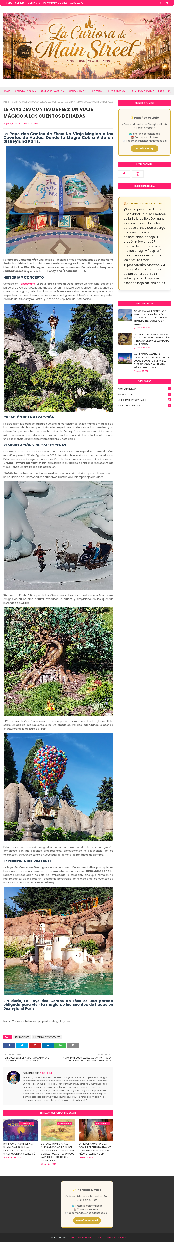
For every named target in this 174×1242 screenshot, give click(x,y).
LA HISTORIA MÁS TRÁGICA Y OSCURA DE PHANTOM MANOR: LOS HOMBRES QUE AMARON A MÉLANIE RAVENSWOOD (95, 1148)
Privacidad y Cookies (55, 2)
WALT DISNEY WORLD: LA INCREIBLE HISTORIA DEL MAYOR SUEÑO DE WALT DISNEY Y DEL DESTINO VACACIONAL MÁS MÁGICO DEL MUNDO (151, 361)
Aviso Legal (76, 2)
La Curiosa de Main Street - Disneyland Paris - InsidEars (97, 1237)
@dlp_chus (11, 123)
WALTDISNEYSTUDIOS (144, 405)
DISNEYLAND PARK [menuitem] (24, 91)
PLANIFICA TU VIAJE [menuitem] (143, 91)
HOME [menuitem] (6, 91)
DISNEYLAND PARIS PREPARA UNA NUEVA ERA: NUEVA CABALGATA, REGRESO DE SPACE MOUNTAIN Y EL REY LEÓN (20, 1148)
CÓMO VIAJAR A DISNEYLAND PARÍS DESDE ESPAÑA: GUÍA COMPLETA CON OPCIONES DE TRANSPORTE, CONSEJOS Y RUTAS (151, 317)
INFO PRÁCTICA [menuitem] (117, 91)
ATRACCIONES (22, 1037)
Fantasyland (27, 283)
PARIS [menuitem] (161, 91)
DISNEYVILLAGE (144, 394)
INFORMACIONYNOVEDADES (24, 101)
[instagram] (166, 3)
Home (9, 2)
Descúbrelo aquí (144, 148)
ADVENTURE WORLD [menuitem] (51, 91)
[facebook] (161, 3)
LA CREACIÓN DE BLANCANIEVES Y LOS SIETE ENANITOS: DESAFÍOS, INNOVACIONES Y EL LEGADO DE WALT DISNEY (152, 339)
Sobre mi (19, 2)
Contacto (34, 2)
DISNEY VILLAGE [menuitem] (77, 91)
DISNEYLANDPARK (144, 388)
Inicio (6, 101)
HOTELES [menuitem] (97, 91)
